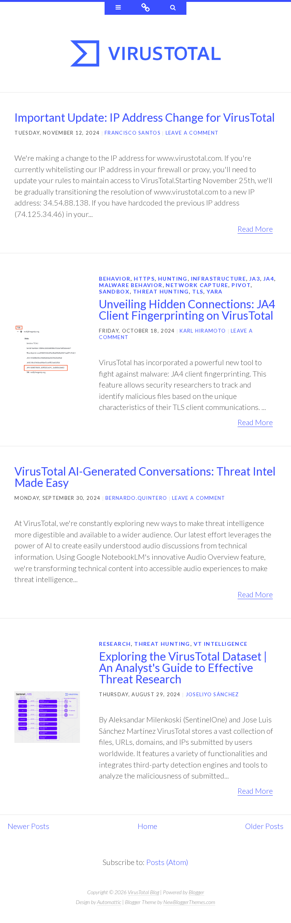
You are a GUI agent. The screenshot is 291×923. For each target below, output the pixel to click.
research (115, 643)
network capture (197, 285)
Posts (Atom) (167, 861)
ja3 (254, 278)
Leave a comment (192, 133)
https (144, 278)
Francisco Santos (133, 133)
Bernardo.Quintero (136, 498)
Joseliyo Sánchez (212, 694)
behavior (114, 278)
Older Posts (264, 825)
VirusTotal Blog (143, 892)
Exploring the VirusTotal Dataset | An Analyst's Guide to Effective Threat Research (183, 667)
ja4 (268, 278)
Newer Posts (28, 825)
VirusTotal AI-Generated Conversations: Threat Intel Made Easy (144, 476)
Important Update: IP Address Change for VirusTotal (144, 117)
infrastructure (218, 278)
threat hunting (161, 291)
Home (147, 825)
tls (197, 291)
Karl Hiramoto (203, 331)
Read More (255, 228)
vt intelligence (221, 643)
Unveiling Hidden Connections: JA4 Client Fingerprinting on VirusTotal (187, 309)
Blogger (196, 892)
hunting (173, 278)
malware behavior (130, 285)
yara (215, 291)
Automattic (109, 902)
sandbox (114, 291)
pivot (241, 285)
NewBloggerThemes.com (189, 902)
